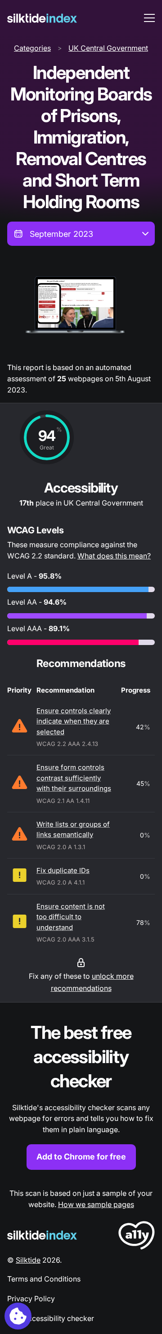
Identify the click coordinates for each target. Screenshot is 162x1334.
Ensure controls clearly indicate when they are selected (73, 721)
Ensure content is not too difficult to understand (70, 917)
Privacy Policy (31, 1298)
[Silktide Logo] (42, 1235)
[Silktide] (42, 18)
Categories (32, 48)
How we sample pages (96, 1204)
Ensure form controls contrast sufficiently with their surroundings (73, 778)
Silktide (28, 1260)
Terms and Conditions (44, 1278)
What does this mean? (114, 555)
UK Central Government (108, 48)
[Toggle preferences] (18, 1316)
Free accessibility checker (50, 1318)
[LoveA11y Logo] (136, 1237)
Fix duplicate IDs (63, 870)
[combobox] (81, 234)
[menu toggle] (149, 18)
